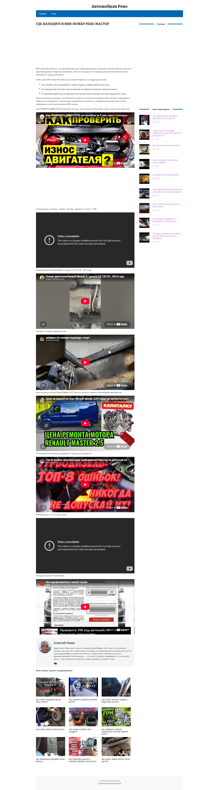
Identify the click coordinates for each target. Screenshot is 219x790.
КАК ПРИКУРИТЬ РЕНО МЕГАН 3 (166, 175)
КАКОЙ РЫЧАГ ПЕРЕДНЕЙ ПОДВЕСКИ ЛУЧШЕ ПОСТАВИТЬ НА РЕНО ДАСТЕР (167, 133)
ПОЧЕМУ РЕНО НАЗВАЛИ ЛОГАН (166, 145)
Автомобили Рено (109, 6)
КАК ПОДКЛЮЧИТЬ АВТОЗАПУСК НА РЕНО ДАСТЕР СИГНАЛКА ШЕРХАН (167, 190)
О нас (53, 13)
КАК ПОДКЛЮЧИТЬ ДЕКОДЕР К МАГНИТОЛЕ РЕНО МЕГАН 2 (165, 117)
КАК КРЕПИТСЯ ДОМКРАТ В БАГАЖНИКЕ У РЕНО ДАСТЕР (165, 220)
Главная (42, 13)
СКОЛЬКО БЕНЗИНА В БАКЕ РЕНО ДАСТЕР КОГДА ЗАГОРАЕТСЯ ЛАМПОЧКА (167, 236)
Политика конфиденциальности (109, 783)
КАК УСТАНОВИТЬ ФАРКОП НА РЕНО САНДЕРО (165, 161)
